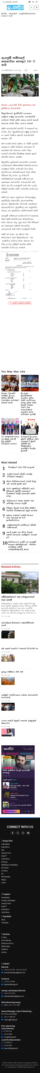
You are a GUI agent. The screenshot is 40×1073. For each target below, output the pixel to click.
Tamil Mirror (5, 859)
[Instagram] (23, 833)
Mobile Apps (5, 946)
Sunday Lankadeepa (8, 900)
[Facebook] (12, 833)
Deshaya (4, 862)
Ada (2, 850)
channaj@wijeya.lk (10, 1020)
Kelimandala (5, 877)
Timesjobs (5, 923)
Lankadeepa (5, 844)
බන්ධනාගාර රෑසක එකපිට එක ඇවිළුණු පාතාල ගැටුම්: (20, 502)
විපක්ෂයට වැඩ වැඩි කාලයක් (21, 467)
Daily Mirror (5, 847)
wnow (3, 883)
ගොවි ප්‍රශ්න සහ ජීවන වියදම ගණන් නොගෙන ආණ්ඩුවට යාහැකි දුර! (21, 534)
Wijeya (3, 880)
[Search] (31, 7)
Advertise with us (7, 943)
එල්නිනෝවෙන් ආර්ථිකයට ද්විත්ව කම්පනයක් (21, 526)
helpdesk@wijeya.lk (11, 984)
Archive (3, 952)
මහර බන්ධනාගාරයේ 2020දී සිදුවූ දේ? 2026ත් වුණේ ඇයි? (21, 482)
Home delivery (6, 940)
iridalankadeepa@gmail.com (14, 996)
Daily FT (4, 856)
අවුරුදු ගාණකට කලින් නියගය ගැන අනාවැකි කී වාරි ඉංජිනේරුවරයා (19, 517)
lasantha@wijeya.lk (11, 1048)
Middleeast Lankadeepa (9, 865)
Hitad (3, 920)
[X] (18, 833)
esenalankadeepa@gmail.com (14, 972)
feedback (4, 949)
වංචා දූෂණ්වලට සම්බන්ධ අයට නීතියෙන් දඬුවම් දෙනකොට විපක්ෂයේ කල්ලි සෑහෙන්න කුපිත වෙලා (21, 492)
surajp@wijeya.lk (10, 1037)
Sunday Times (6, 853)
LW (2, 874)
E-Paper (4, 937)
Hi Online (4, 871)
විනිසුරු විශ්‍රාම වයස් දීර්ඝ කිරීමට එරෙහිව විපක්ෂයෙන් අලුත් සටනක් (21, 509)
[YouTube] (28, 833)
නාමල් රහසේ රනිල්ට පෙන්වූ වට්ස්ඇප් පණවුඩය (19, 475)
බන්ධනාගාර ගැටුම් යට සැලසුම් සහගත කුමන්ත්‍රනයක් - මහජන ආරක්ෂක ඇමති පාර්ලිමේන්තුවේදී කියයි (22, 546)
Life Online (5, 868)
